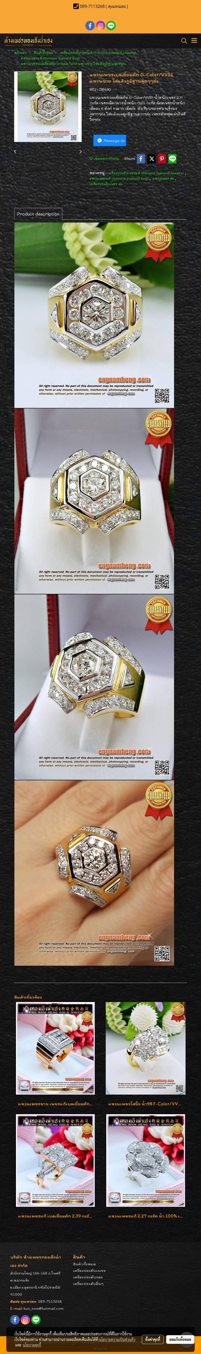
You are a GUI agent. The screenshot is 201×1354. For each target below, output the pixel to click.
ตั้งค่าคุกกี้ (152, 1339)
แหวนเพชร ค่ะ (164, 178)
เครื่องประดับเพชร (89, 1270)
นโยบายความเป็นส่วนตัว (117, 1339)
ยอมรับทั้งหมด (180, 1339)
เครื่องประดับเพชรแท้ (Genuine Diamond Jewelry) (146, 173)
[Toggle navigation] (194, 41)
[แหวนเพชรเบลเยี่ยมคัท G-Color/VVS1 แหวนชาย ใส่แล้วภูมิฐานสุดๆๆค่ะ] (47, 107)
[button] (182, 41)
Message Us (114, 140)
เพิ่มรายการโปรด (106, 158)
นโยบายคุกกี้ (32, 1344)
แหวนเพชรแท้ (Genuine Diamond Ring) (119, 178)
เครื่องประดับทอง (88, 1277)
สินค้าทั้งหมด (84, 1263)
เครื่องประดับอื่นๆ (88, 1283)
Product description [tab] (38, 214)
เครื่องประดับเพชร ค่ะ (106, 184)
